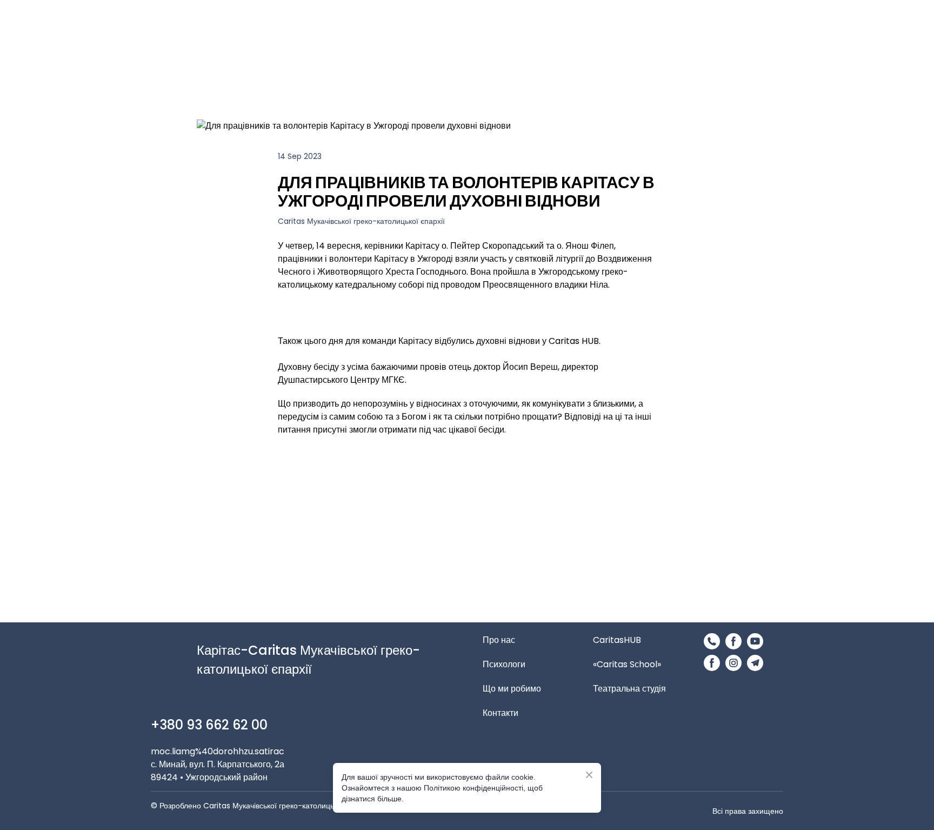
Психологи (504, 664)
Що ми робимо (512, 688)
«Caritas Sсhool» (627, 664)
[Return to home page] (503, 51)
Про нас (499, 640)
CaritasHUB (617, 640)
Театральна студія (629, 688)
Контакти (500, 713)
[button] (712, 641)
